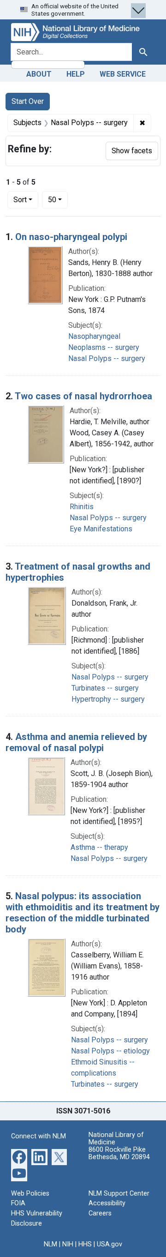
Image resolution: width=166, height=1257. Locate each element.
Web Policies (30, 1193)
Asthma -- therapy (99, 847)
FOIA (18, 1203)
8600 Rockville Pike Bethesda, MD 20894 (119, 1153)
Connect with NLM (38, 1136)
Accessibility (107, 1203)
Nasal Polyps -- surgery (106, 358)
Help (75, 74)
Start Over (28, 101)
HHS (85, 1244)
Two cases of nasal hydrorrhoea (83, 396)
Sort (20, 199)
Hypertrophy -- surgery (108, 699)
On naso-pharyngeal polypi (71, 236)
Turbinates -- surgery (105, 688)
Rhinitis (82, 506)
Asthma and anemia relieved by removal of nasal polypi (76, 742)
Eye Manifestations (101, 528)
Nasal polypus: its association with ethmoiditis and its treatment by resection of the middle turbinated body (83, 912)
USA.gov (109, 1244)
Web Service (123, 74)
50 (58, 199)
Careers (100, 1213)
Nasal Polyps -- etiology (110, 1050)
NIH (67, 1244)
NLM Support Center (119, 1193)
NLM (50, 1244)
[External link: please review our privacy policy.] (19, 1156)
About (39, 74)
